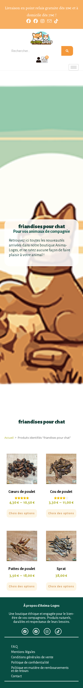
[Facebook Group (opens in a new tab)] (35, 21)
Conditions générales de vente (32, 657)
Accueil (9, 438)
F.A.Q (14, 646)
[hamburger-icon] (74, 67)
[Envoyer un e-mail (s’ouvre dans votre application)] (49, 21)
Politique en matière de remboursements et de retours (40, 669)
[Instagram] (47, 631)
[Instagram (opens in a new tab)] (42, 21)
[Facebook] (25, 631)
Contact (16, 676)
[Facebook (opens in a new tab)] (28, 21)
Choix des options (22, 513)
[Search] (67, 51)
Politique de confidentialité (30, 662)
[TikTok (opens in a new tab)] (55, 21)
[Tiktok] (58, 631)
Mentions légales (23, 652)
